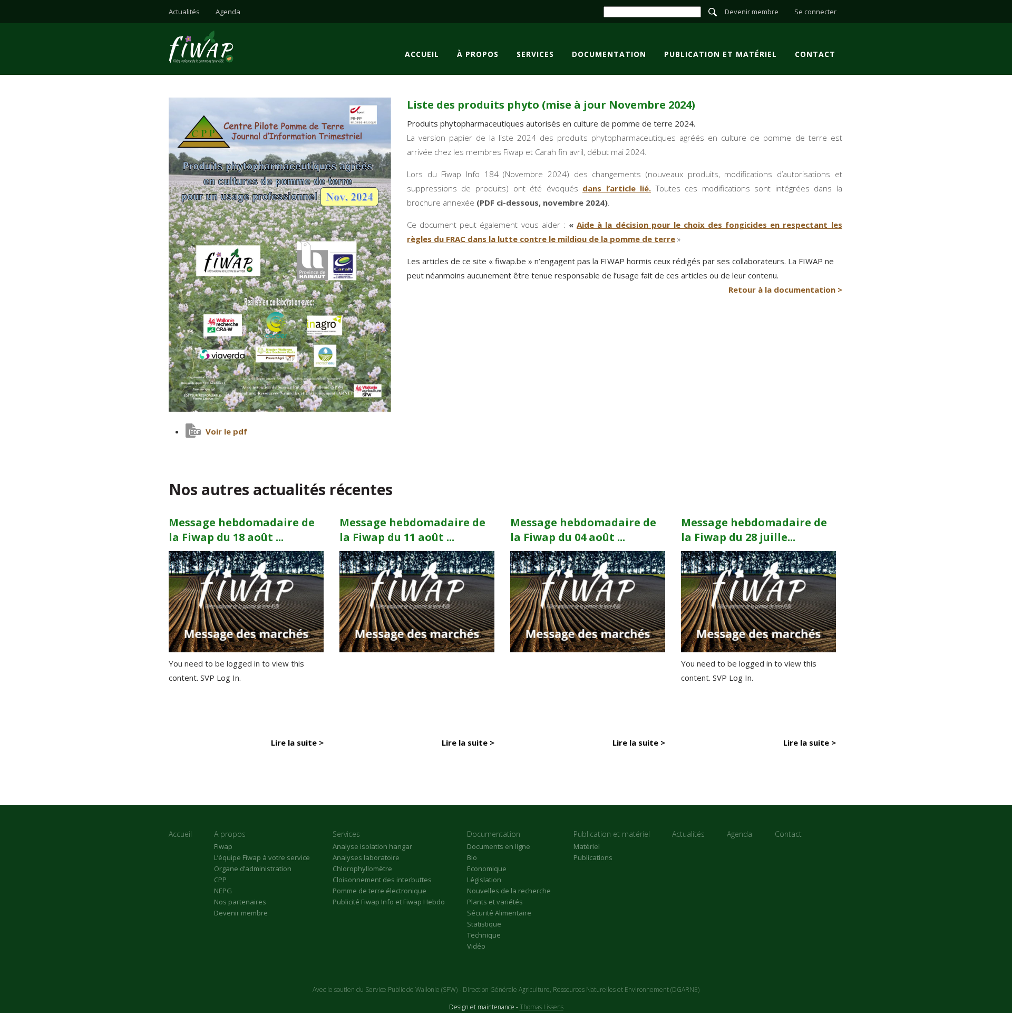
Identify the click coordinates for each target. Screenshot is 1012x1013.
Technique (484, 935)
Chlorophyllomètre (362, 868)
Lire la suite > (297, 742)
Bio (472, 857)
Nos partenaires (240, 901)
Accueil (422, 54)
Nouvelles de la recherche (509, 890)
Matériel (586, 846)
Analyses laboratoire (366, 857)
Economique (487, 868)
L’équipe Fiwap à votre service (262, 857)
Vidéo (476, 946)
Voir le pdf (226, 431)
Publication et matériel (720, 54)
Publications (592, 857)
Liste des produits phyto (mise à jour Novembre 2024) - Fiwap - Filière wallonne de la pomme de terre (201, 46)
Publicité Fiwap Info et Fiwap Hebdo (389, 901)
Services (535, 54)
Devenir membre (752, 11)
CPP (220, 879)
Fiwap (223, 846)
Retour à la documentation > (785, 289)
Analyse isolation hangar (372, 846)
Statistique (484, 924)
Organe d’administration (252, 868)
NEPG (223, 890)
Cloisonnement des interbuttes (382, 879)
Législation (484, 879)
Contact (815, 54)
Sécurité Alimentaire (499, 913)
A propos (230, 834)
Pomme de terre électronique (379, 890)
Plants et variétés (495, 901)
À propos (478, 54)
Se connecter (815, 11)
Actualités (184, 11)
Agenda (228, 11)
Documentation (609, 54)
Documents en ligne (498, 846)
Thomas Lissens (541, 1006)
